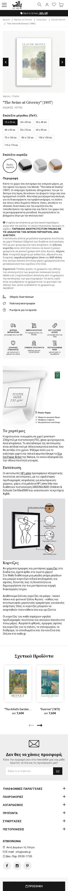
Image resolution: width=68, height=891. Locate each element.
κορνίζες (52, 568)
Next (62, 62)
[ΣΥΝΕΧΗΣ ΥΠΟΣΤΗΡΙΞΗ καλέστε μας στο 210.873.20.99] (34, 343)
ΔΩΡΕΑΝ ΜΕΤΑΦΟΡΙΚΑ (13, 331)
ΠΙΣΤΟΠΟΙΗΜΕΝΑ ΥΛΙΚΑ (54, 349)
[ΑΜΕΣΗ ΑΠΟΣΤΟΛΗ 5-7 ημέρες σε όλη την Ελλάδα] (34, 326)
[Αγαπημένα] (54, 4)
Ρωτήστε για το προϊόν (23, 310)
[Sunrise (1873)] (50, 683)
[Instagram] (17, 866)
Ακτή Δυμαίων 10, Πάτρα (20, 847)
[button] (4, 5)
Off (43, 13)
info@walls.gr (23, 851)
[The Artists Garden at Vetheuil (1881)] (18, 683)
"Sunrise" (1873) (50, 709)
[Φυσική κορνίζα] (55, 166)
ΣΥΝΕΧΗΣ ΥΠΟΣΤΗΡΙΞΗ (34, 348)
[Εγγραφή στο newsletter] (57, 771)
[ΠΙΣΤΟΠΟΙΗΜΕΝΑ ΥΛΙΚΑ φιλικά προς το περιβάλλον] (54, 343)
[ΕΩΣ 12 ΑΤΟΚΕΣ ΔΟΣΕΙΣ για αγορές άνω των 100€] (54, 326)
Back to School (35, 13)
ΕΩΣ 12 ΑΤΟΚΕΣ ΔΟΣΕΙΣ (54, 331)
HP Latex (26, 473)
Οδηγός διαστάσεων (22, 296)
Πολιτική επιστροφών (22, 303)
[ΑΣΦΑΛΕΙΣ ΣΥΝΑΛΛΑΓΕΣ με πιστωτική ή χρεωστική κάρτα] (13, 343)
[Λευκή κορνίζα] (40, 166)
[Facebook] (7, 866)
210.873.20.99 (34, 352)
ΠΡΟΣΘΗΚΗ (35, 886)
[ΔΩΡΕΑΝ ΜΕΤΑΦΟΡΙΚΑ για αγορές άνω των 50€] (13, 326)
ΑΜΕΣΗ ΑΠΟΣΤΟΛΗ (34, 330)
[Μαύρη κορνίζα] (25, 166)
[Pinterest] (27, 866)
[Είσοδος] (46, 4)
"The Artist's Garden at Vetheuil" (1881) (28, 709)
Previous (5, 62)
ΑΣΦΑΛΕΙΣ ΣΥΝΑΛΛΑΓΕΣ (13, 349)
